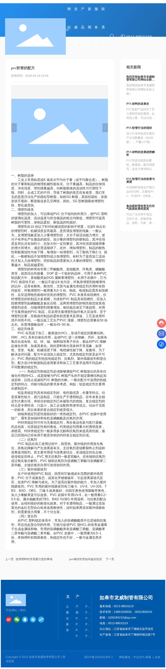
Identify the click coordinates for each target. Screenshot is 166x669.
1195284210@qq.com (122, 617)
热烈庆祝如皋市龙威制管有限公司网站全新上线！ (140, 79)
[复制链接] (41, 619)
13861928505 (123, 611)
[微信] (17, 619)
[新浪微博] (9, 619)
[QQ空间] (33, 619)
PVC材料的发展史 (137, 103)
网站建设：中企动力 (132, 657)
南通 (148, 657)
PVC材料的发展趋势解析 (140, 153)
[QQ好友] (25, 619)
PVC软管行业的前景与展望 (140, 180)
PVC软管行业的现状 (139, 127)
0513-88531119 (124, 606)
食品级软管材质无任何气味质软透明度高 (140, 207)
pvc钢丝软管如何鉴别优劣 (85, 559)
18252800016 (143, 611)
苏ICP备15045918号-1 (98, 657)
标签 (157, 657)
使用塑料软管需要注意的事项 (34, 559)
